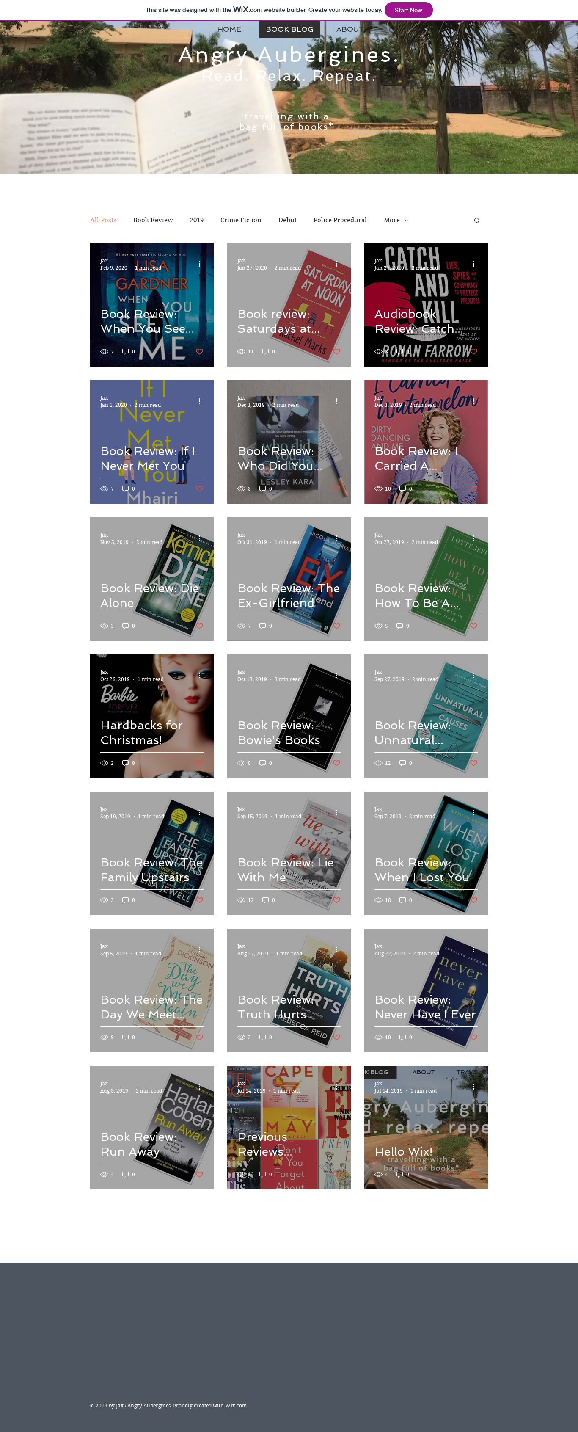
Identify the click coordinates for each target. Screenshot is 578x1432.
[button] (477, 221)
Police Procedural (340, 220)
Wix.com (236, 1405)
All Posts (103, 220)
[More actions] (202, 264)
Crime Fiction (240, 220)
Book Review (153, 220)
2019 (197, 220)
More (392, 220)
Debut (287, 220)
